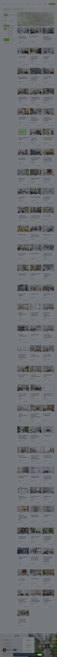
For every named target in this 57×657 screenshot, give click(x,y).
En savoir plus (34, 654)
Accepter (39, 654)
